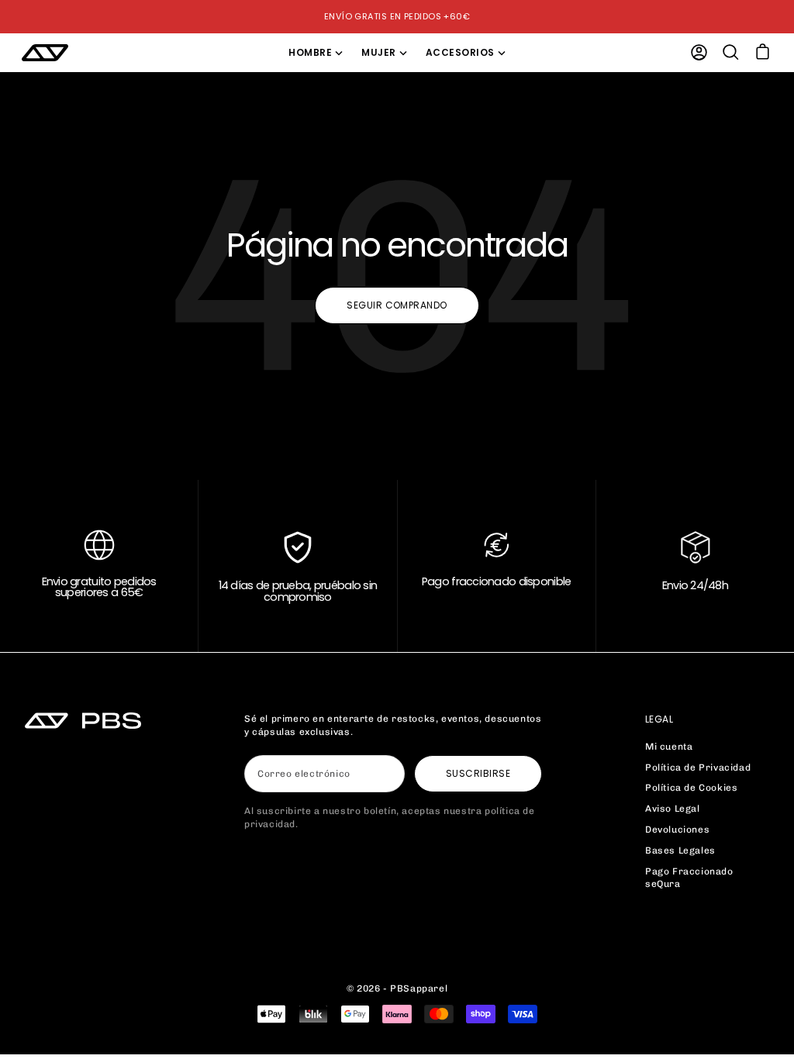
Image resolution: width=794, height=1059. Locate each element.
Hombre (310, 52)
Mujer (378, 52)
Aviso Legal (672, 808)
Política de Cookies (691, 787)
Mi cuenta (668, 746)
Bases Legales (680, 850)
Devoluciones (677, 829)
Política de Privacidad (698, 767)
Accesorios (460, 52)
